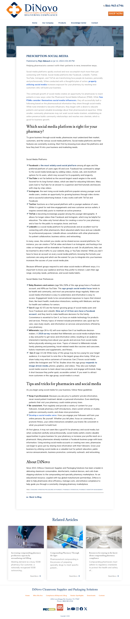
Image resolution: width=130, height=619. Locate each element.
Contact (94, 23)
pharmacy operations (71, 489)
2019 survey (44, 333)
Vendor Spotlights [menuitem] (76, 595)
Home (34, 23)
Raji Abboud (44, 61)
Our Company (47, 23)
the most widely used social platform (58, 165)
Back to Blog (35, 497)
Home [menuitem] (27, 595)
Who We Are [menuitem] (38, 595)
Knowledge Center (78, 23)
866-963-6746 (114, 6)
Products (62, 23)
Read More (34, 576)
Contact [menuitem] (102, 595)
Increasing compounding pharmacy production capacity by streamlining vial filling (26, 555)
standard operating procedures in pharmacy (46, 489)
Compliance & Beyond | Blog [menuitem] (56, 595)
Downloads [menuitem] (91, 595)
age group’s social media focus (77, 288)
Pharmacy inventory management (91, 489)
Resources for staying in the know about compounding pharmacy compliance (103, 555)
